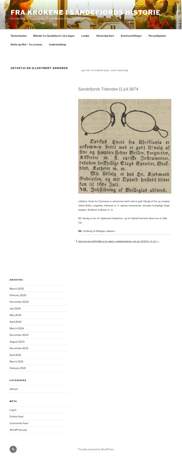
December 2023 (19, 334)
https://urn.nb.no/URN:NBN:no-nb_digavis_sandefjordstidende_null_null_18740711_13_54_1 (117, 241)
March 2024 (17, 328)
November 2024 (19, 301)
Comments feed (19, 423)
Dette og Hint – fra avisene (26, 44)
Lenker (85, 35)
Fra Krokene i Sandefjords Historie (86, 12)
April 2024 (16, 321)
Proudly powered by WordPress (96, 449)
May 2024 (15, 315)
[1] (117, 89)
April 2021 (15, 354)
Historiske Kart (105, 35)
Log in (13, 409)
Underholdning (57, 44)
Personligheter (157, 35)
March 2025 (17, 288)
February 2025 (18, 295)
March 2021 (16, 361)
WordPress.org (18, 429)
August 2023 (17, 341)
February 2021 (18, 368)
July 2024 (15, 308)
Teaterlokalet (18, 35)
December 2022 (19, 348)
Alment (14, 388)
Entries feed (16, 416)
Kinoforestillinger (131, 35)
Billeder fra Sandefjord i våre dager (54, 35)
